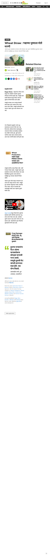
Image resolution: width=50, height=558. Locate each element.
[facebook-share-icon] (11, 79)
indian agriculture (10, 313)
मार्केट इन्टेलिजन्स (26, 6)
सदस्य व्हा (10, 278)
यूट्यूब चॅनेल (18, 301)
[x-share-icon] (9, 79)
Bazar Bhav (12, 292)
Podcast (38, 3)
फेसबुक (15, 298)
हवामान (33, 6)
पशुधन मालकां (8, 213)
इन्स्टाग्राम (7, 299)
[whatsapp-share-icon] (6, 79)
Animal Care (18, 292)
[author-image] (6, 70)
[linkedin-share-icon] (14, 79)
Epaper (39, 6)
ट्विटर (19, 298)
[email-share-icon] (16, 79)
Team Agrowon (11, 70)
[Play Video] (14, 204)
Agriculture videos (17, 287)
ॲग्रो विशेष (18, 6)
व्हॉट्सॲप (18, 299)
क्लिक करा (11, 282)
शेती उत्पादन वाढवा (10, 6)
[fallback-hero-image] (29, 69)
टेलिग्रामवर (12, 299)
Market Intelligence (15, 290)
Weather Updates (9, 293)
